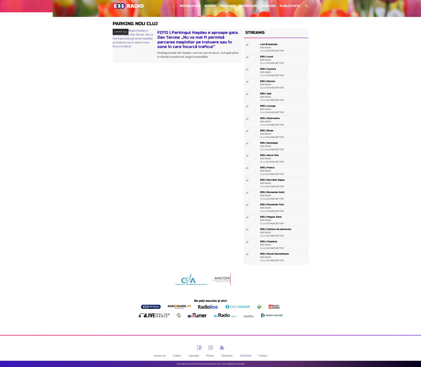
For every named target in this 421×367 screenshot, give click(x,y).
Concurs (268, 6)
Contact (263, 355)
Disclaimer (227, 355)
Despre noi (159, 355)
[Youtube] (222, 348)
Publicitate (290, 6)
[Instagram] (211, 347)
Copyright (193, 355)
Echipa (210, 6)
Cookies (177, 355)
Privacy (210, 355)
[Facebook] (199, 347)
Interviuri (248, 6)
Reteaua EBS (190, 6)
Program (227, 6)
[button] (306, 6)
